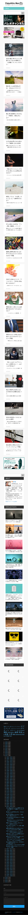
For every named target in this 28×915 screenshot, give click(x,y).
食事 (7, 734)
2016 (6, 877)
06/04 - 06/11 (9, 801)
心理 (11, 734)
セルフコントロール (16, 728)
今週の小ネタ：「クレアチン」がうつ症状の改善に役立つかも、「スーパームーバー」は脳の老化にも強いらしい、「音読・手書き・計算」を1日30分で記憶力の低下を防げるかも (14, 597)
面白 (8, 736)
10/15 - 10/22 (9, 773)
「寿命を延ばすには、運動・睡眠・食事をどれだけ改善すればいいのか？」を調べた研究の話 (14, 566)
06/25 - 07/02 (9, 797)
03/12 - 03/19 (9, 860)
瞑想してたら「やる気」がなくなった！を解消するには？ (14, 198)
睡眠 (14, 734)
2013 (6, 881)
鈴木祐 (14, 481)
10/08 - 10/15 (9, 775)
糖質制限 (18, 734)
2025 (6, 743)
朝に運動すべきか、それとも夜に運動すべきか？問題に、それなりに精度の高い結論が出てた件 (14, 536)
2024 (6, 745)
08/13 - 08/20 (9, 787)
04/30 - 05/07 (9, 850)
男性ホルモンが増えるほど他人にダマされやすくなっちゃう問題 (14, 336)
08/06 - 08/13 (9, 788)
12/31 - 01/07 (9, 757)
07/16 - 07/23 (9, 793)
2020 (6, 751)
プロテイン (13, 730)
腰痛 (23, 732)
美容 (23, 734)
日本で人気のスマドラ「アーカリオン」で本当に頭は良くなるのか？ (14, 281)
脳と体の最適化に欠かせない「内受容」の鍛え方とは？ (14, 115)
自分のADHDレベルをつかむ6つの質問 (15, 844)
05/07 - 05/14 (9, 848)
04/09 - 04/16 (9, 854)
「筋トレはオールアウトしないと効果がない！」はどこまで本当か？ (14, 364)
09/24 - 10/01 (9, 778)
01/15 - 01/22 (9, 872)
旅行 (11, 736)
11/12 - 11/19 (9, 767)
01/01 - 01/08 (9, 875)
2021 (6, 749)
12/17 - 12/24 (9, 760)
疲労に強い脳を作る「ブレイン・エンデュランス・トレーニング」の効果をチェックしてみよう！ (14, 644)
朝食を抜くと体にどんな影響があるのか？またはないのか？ (14, 309)
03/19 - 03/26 (9, 859)
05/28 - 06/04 (9, 803)
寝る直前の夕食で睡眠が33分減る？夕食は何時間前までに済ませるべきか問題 (14, 614)
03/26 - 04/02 (9, 857)
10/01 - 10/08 (9, 776)
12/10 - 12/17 (9, 761)
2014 (6, 880)
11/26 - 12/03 (9, 764)
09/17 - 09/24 (9, 779)
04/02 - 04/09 (9, 856)
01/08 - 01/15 (9, 874)
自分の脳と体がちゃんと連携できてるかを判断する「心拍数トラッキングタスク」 (15, 809)
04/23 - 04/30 (9, 851)
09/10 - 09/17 (9, 781)
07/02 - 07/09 (9, 796)
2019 (6, 752)
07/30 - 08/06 (9, 790)
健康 (17, 732)
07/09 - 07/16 (9, 794)
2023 (6, 746)
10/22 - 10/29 (9, 772)
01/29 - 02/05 (9, 869)
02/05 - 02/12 (9, 868)
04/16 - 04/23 (9, 853)
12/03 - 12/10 (9, 763)
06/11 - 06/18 (9, 800)
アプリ (8, 726)
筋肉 (11, 732)
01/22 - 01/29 (9, 871)
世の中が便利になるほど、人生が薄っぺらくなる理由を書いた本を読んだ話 (14, 551)
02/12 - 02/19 (9, 866)
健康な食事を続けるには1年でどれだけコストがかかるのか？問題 (14, 253)
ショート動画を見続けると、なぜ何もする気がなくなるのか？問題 (14, 581)
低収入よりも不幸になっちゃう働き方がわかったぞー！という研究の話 (14, 521)
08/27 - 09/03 (9, 784)
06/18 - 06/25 (9, 799)
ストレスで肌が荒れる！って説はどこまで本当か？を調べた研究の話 (14, 659)
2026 (6, 742)
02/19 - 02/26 (9, 865)
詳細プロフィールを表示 (11, 501)
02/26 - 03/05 (9, 863)
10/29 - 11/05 (9, 770)
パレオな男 (14, 912)
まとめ (19, 730)
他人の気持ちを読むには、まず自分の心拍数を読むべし (14, 391)
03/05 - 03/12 (9, 862)
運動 (6, 732)
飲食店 (22, 730)
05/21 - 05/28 (9, 805)
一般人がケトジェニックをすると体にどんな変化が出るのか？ (14, 171)
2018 (6, 754)
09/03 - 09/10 (9, 782)
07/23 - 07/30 (9, 791)
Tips (5, 726)
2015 (6, 878)
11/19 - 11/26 (9, 766)
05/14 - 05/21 (9, 806)
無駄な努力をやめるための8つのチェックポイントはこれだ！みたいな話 (14, 629)
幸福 (21, 732)
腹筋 (5, 736)
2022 (6, 748)
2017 (6, 755)
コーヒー (18, 726)
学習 (9, 732)
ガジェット (13, 726)
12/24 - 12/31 (9, 758)
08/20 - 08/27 (9, 785)
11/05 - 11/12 (9, 769)
